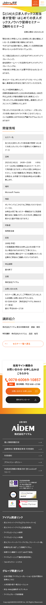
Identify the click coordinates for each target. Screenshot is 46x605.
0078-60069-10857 (24, 380)
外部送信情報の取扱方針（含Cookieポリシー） (20, 470)
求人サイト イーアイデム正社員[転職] (17, 527)
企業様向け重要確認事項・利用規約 (19, 448)
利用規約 (8, 455)
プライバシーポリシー (13, 462)
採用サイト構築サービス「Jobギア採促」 (18, 552)
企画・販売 (23, 428)
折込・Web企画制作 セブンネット (16, 589)
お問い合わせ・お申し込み (22, 391)
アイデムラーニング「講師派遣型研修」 (17, 557)
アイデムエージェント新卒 (13, 532)
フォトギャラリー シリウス (13, 562)
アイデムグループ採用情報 (13, 594)
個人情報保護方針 (12, 442)
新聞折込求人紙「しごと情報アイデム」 (18, 547)
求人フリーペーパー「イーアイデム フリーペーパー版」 (23, 542)
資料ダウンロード (23, 399)
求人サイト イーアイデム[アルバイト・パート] (20, 522)
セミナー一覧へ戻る (21, 343)
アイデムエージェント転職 (13, 537)
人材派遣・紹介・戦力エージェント (16, 584)
